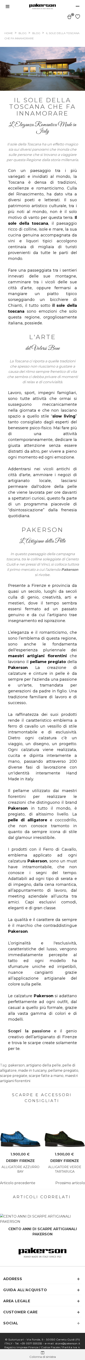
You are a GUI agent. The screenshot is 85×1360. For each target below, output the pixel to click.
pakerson (16, 1065)
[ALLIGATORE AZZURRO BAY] (20, 1129)
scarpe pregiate (13, 1076)
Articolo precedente (17, 1183)
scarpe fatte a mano (46, 1076)
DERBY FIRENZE (20, 1161)
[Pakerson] (42, 6)
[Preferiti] (77, 16)
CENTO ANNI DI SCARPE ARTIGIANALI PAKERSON (42, 1231)
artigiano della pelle (43, 1065)
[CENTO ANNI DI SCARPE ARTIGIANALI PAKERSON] (42, 1219)
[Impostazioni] (77, 6)
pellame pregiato (63, 1070)
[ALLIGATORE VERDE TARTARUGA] (64, 1129)
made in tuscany (32, 1070)
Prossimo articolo (70, 1183)
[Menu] (7, 6)
